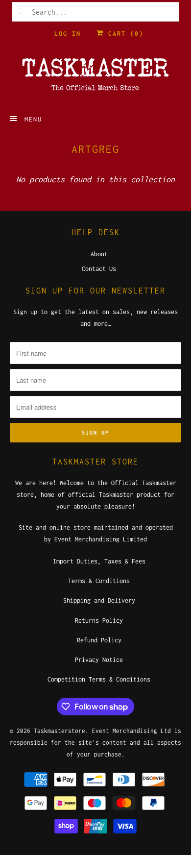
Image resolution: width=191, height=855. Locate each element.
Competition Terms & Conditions (99, 679)
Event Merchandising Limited (100, 539)
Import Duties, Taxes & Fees (99, 561)
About (99, 254)
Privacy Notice (99, 659)
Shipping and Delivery (99, 600)
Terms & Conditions (99, 581)
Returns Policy (99, 620)
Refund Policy (99, 640)
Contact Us (99, 268)
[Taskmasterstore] (96, 77)
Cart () (123, 33)
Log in (67, 33)
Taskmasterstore (59, 731)
